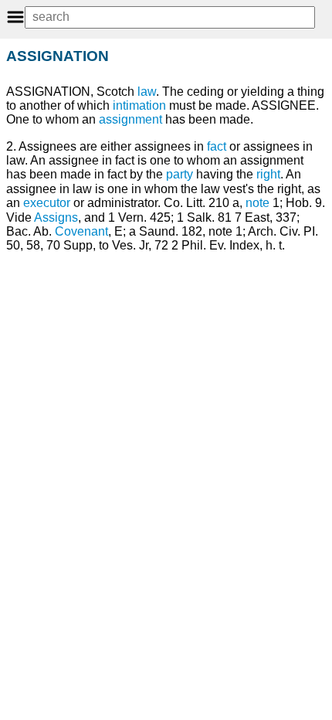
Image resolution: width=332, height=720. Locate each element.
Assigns (56, 217)
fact (216, 146)
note (257, 202)
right (268, 174)
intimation (139, 105)
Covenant (81, 231)
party (179, 174)
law (146, 91)
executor (46, 202)
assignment (130, 119)
